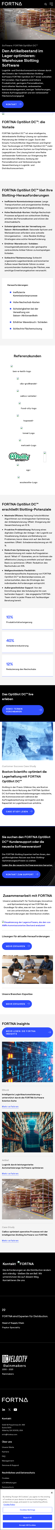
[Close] (52, 1493)
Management (8, 1460)
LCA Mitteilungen (9, 1482)
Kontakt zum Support (20, 874)
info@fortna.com (9, 1434)
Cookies (5, 1478)
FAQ (3, 1456)
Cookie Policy (9, 1504)
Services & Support (10, 1465)
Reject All (27, 1517)
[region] (27, 1509)
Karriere (5, 1451)
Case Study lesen (17, 811)
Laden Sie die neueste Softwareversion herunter (27, 865)
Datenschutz (8, 1487)
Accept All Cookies (27, 1525)
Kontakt (11, 104)
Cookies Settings (27, 1510)
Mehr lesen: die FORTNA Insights (21, 1032)
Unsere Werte (8, 1447)
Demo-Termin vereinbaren (14, 710)
